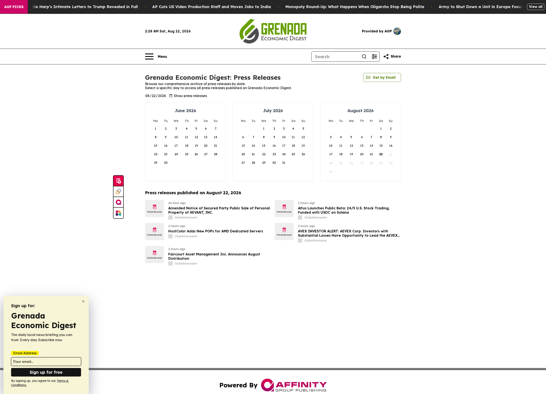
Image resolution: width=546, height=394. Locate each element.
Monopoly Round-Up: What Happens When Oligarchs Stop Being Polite (354, 6)
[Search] (364, 56)
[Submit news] (118, 181)
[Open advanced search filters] (374, 56)
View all (535, 6)
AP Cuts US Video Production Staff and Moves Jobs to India (211, 6)
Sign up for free (46, 372)
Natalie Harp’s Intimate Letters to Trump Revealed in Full (80, 6)
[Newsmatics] (118, 213)
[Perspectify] (118, 191)
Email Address (25, 353)
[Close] (83, 301)
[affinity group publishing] (118, 202)
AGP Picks (13, 7)
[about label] (170, 217)
